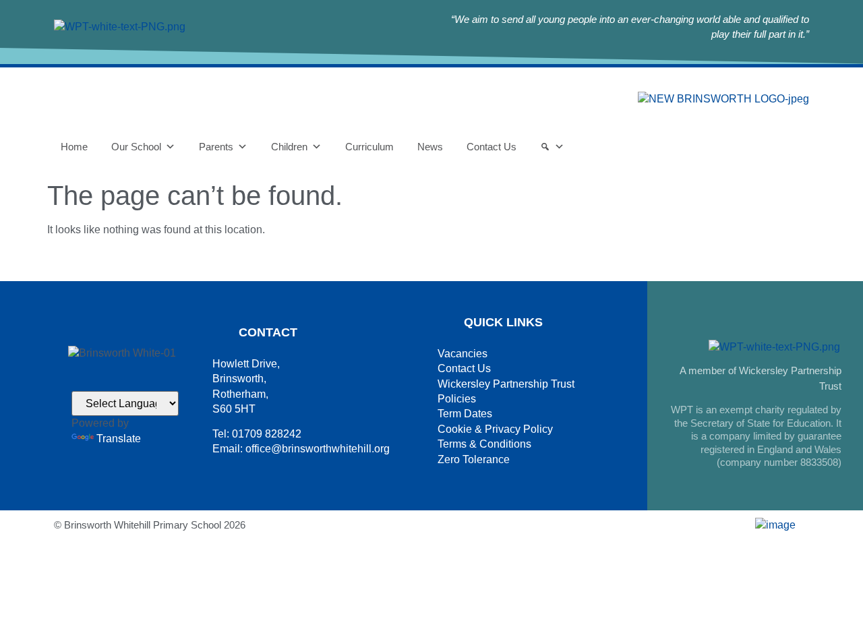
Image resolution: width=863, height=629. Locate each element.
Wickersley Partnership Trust (506, 384)
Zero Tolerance (474, 459)
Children (289, 146)
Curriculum (369, 146)
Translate (118, 438)
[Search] (552, 146)
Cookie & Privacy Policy (495, 429)
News (430, 146)
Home (74, 146)
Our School (136, 146)
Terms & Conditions (484, 444)
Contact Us (491, 146)
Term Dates (465, 413)
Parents (216, 146)
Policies (457, 399)
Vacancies (462, 353)
